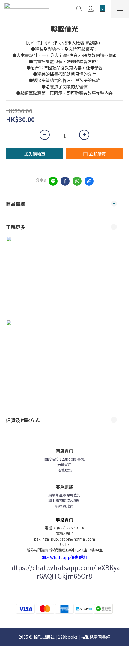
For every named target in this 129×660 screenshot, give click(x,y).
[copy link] (89, 181)
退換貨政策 (65, 505)
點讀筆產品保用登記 (64, 494)
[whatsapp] (77, 181)
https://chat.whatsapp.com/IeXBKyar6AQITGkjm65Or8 (64, 571)
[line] (53, 181)
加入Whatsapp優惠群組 (64, 557)
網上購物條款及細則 (64, 500)
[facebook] (65, 181)
